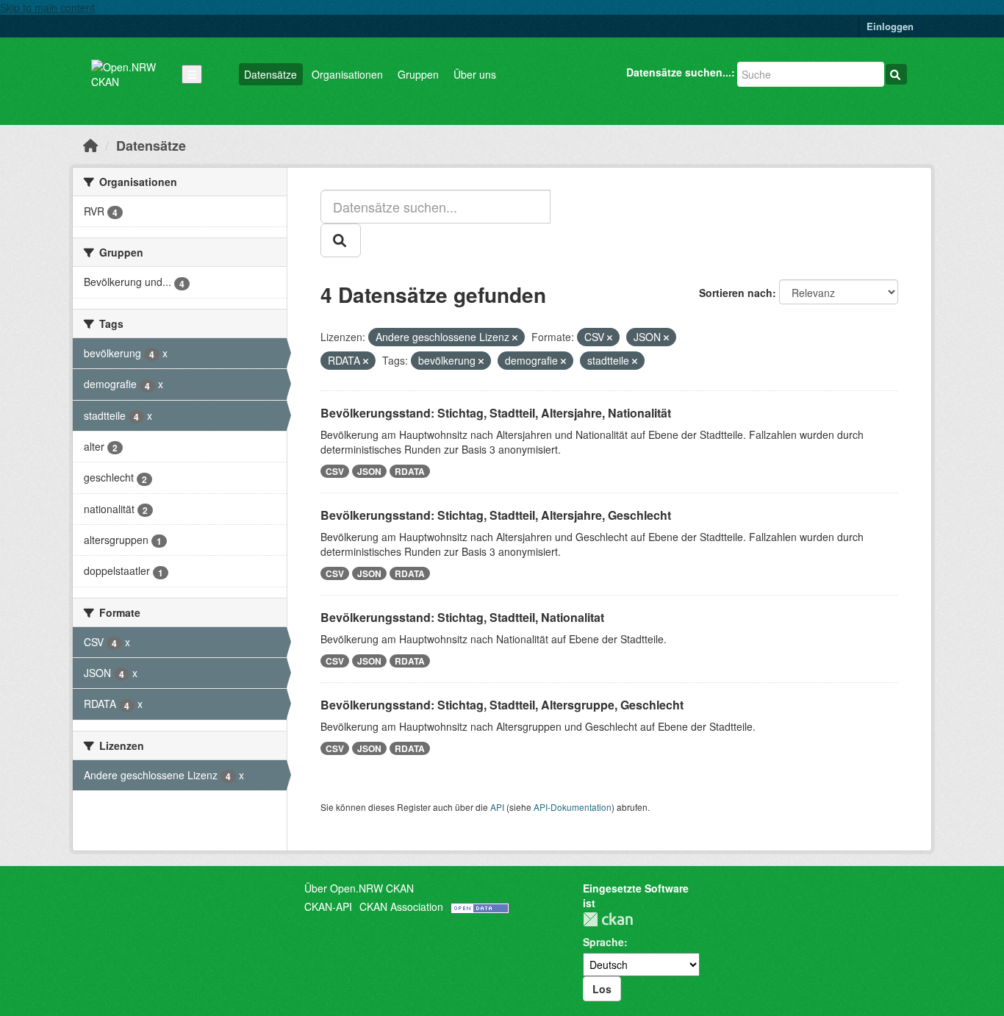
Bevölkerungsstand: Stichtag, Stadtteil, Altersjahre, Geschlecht (495, 515)
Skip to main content (47, 7)
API (497, 807)
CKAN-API (328, 906)
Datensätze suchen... (678, 72)
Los (602, 988)
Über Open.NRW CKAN (359, 888)
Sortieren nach (735, 292)
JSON (369, 471)
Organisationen (347, 74)
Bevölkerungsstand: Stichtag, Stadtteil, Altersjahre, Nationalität (495, 412)
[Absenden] (896, 74)
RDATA (410, 471)
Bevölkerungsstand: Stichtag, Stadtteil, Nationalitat (462, 617)
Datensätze (270, 74)
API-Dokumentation (573, 807)
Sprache (603, 941)
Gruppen (418, 74)
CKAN (608, 919)
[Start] (90, 144)
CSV (335, 471)
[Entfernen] (514, 337)
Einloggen (890, 26)
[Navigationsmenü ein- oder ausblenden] (192, 74)
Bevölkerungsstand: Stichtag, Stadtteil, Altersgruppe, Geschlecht (502, 704)
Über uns (474, 74)
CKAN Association (401, 906)
